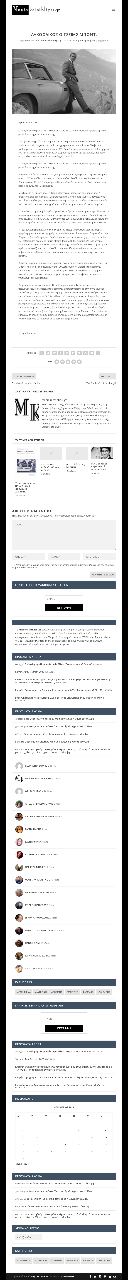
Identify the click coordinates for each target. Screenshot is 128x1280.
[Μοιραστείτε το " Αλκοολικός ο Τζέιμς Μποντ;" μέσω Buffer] (79, 353)
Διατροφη (41, 992)
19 (64, 1144)
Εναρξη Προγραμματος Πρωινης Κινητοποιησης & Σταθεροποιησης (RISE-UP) (58, 690)
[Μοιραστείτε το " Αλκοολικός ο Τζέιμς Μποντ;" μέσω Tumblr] (60, 353)
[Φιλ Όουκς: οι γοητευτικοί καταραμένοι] (102, 453)
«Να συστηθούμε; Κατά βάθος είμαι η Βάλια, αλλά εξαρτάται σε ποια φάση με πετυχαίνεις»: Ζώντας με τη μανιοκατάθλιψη (63, 751)
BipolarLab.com (103, 637)
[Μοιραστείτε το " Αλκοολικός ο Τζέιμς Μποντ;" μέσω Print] (98, 353)
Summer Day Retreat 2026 (29, 671)
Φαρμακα (88, 992)
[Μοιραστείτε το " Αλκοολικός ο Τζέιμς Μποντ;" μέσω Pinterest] (67, 353)
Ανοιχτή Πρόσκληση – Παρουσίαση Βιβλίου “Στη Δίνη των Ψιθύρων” (53, 664)
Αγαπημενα (24, 992)
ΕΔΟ (79, 415)
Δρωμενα (56, 992)
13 (78, 1137)
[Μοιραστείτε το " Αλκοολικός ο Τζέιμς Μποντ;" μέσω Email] (92, 353)
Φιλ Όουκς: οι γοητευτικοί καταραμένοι (99, 466)
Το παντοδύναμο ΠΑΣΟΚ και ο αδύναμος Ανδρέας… (25, 487)
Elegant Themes (39, 1276)
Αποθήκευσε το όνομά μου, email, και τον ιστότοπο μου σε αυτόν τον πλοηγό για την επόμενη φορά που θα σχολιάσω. (63, 566)
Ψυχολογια (104, 992)
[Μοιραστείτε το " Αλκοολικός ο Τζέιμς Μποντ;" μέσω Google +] (54, 353)
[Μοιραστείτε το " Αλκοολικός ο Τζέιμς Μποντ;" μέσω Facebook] (42, 353)
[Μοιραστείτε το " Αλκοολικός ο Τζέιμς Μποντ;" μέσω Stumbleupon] (85, 353)
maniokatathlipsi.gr (52, 40)
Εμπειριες (84, 40)
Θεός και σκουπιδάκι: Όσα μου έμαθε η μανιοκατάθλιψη (62, 718)
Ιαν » (26, 1163)
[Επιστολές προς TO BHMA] (77, 453)
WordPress (68, 1276)
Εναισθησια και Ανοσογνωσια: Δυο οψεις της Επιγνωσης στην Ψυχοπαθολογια (59, 697)
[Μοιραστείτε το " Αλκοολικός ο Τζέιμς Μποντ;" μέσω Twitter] (48, 353)
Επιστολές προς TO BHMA (75, 466)
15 (105, 1137)
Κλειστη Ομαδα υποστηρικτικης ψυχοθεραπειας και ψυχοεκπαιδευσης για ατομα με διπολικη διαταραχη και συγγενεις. (63, 681)
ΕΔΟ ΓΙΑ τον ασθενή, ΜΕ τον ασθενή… (49, 467)
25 (50, 1151)
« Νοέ (18, 1163)
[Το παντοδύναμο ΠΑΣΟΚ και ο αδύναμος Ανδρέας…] (26, 463)
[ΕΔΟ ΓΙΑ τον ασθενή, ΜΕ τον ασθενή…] (51, 453)
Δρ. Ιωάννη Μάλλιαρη (32, 640)
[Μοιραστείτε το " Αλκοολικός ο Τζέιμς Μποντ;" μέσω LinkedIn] (73, 353)
